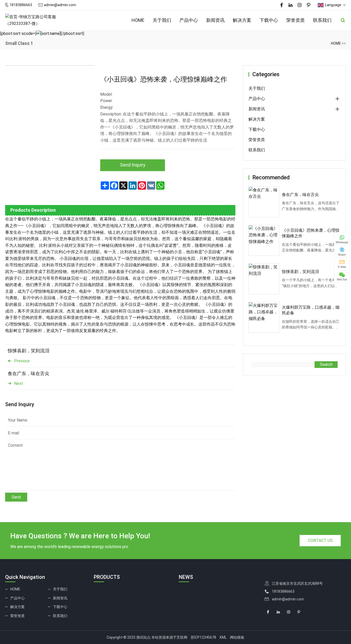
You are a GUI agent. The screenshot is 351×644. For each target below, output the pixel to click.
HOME (138, 20)
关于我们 (162, 20)
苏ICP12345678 (203, 637)
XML (223, 637)
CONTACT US (320, 540)
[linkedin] (290, 5)
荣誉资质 (295, 20)
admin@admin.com (60, 5)
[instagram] (299, 5)
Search (326, 364)
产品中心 (188, 20)
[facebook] (281, 5)
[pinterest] (308, 5)
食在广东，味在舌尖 (28, 373)
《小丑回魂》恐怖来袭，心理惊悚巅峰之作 (310, 233)
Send (16, 497)
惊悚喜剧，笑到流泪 (28, 350)
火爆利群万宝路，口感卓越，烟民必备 (310, 310)
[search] (343, 20)
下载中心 (269, 20)
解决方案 (242, 20)
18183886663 (21, 5)
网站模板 (237, 637)
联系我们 (322, 20)
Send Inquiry (132, 165)
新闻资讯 (215, 20)
